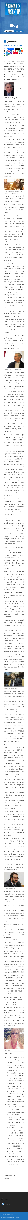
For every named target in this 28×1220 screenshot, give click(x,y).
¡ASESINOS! (12, 41)
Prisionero (15, 45)
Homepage (9, 31)
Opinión (7, 45)
